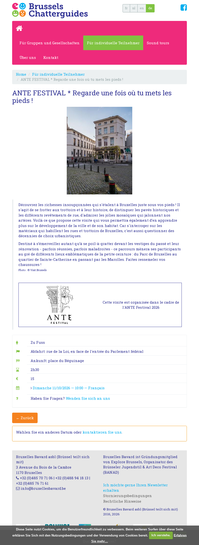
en (142, 8)
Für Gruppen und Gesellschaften (49, 42)
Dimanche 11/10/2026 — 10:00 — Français (69, 387)
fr (126, 8)
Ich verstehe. (161, 535)
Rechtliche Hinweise (122, 501)
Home (21, 74)
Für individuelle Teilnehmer (113, 42)
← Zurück (25, 417)
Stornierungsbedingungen (127, 495)
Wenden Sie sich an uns (88, 398)
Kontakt (50, 57)
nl (133, 8)
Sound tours (158, 42)
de (150, 8)
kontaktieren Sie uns (102, 432)
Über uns (27, 57)
